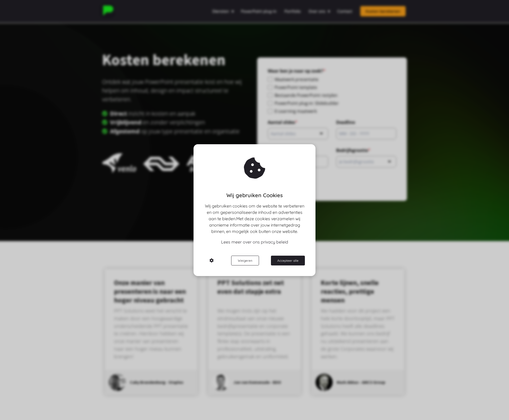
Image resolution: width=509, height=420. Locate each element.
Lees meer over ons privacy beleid (254, 242)
